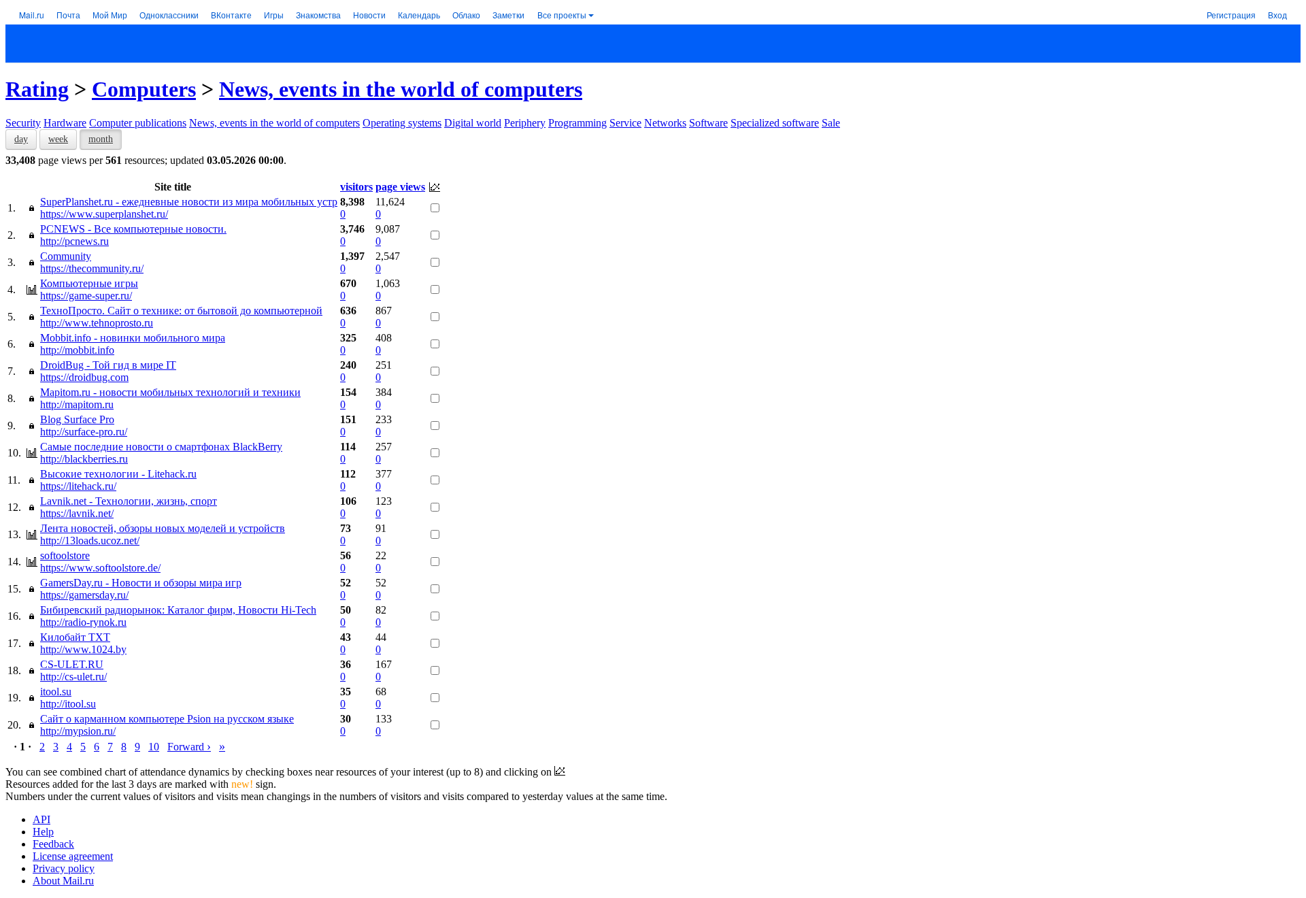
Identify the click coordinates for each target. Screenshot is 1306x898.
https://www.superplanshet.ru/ (104, 214)
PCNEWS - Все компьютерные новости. (133, 229)
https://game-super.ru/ (86, 295)
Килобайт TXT (75, 637)
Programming (577, 123)
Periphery (525, 123)
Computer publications (137, 123)
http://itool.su (68, 704)
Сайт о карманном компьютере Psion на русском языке (167, 719)
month (100, 139)
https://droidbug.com (84, 377)
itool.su (55, 691)
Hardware (65, 123)
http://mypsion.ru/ (78, 731)
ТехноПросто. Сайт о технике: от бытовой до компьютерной (181, 310)
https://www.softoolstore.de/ (100, 567)
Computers (144, 89)
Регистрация (1231, 14)
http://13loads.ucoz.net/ (89, 540)
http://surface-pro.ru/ (83, 431)
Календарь (419, 14)
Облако (466, 14)
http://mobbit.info (77, 350)
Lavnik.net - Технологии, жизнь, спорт (128, 501)
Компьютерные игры (89, 283)
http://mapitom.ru (77, 404)
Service (625, 123)
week (58, 139)
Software (708, 123)
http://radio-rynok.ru (83, 622)
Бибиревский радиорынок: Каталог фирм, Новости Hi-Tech (178, 610)
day (21, 139)
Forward (189, 746)
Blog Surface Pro (77, 419)
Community (65, 256)
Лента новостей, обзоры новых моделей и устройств (162, 528)
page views (400, 187)
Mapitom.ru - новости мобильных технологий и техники (170, 392)
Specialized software (775, 123)
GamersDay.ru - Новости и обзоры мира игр (140, 582)
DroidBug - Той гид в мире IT (108, 365)
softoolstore (65, 555)
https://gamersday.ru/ (84, 595)
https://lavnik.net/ (77, 513)
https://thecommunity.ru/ (92, 268)
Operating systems (402, 123)
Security (23, 123)
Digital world (472, 123)
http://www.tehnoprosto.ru (96, 323)
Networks (665, 123)
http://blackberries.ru (84, 459)
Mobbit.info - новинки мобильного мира (132, 338)
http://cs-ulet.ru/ (73, 676)
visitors (356, 187)
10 (153, 746)
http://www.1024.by (83, 649)
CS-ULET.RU (71, 664)
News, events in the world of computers (400, 89)
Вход (1277, 14)
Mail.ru (31, 14)
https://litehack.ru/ (78, 486)
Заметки (508, 14)
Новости (369, 14)
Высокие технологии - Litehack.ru (118, 474)
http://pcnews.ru (74, 241)
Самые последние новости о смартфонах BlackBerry (161, 446)
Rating (37, 89)
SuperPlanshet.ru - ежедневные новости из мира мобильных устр (188, 201)
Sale (831, 123)
